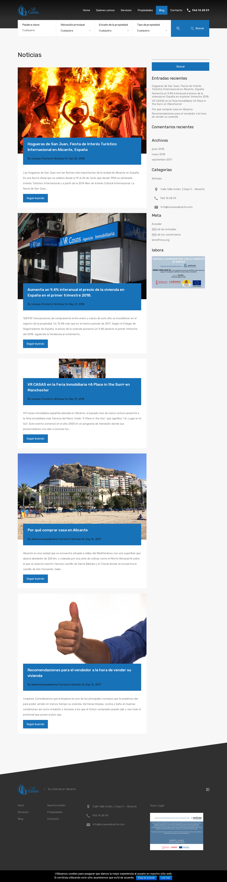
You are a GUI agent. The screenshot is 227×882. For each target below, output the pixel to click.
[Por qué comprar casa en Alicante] (82, 496)
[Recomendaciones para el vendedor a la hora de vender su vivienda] (82, 637)
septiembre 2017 (162, 159)
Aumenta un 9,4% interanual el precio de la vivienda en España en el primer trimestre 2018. (75, 292)
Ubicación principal (73, 24)
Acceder (157, 224)
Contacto (176, 10)
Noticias (59, 158)
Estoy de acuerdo (146, 878)
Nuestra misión (56, 805)
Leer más (165, 878)
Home (86, 10)
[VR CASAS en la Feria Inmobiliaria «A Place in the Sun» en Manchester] (82, 376)
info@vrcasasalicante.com (177, 207)
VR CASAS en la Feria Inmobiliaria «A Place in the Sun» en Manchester (78, 387)
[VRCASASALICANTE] (28, 14)
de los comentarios (166, 234)
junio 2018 (158, 149)
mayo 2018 (158, 154)
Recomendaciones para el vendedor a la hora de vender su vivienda (79, 673)
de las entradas (164, 229)
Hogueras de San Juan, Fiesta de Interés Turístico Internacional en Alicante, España (72, 147)
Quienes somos (105, 10)
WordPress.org (161, 240)
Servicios (126, 10)
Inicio (21, 805)
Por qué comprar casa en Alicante (57, 530)
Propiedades (145, 10)
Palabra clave (30, 25)
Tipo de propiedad (148, 24)
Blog (161, 10)
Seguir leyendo (35, 198)
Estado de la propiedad (113, 24)
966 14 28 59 (200, 10)
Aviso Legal (157, 805)
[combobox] (75, 30)
